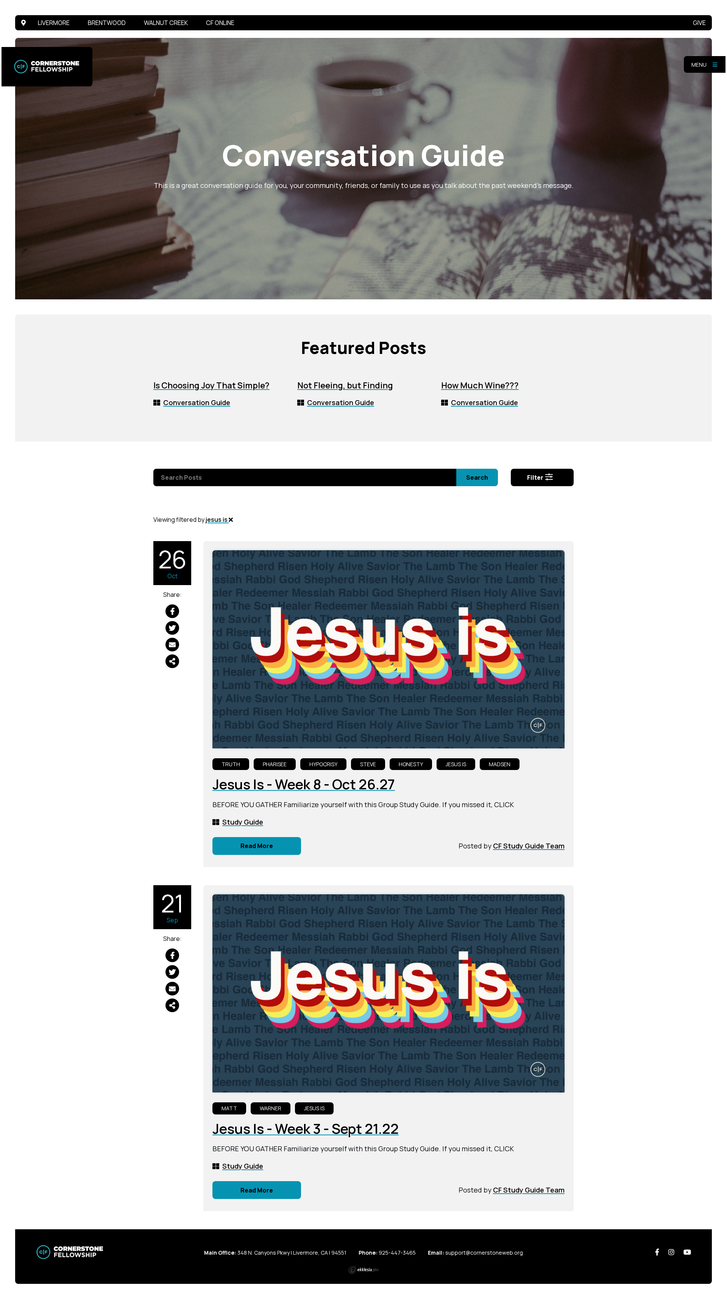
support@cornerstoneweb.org (484, 1252)
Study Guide (242, 821)
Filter (535, 477)
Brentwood (107, 23)
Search (477, 477)
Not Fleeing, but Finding (345, 385)
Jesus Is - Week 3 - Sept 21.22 (305, 1128)
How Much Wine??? (480, 385)
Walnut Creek (166, 23)
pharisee (275, 764)
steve (368, 764)
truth (231, 764)
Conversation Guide (196, 402)
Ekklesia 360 (363, 1270)
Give (699, 23)
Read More (256, 846)
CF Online (220, 23)
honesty (411, 764)
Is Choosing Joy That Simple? (211, 385)
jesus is (217, 519)
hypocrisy (323, 764)
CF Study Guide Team (529, 845)
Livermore (54, 23)
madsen (499, 764)
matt (229, 1108)
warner (270, 1108)
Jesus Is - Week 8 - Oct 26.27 (303, 784)
